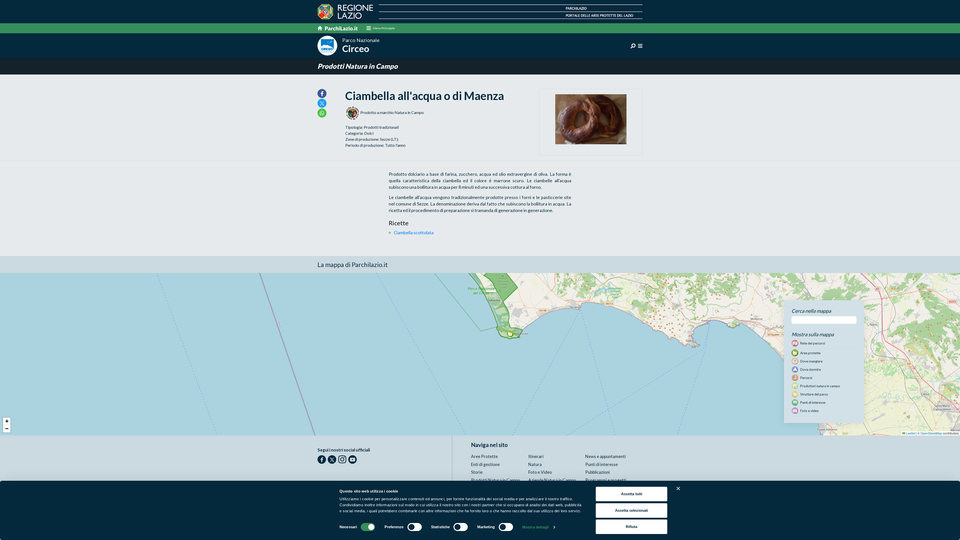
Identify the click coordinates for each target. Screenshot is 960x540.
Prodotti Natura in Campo (358, 66)
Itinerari (536, 456)
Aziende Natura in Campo (552, 480)
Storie (476, 472)
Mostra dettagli (535, 527)
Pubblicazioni (597, 472)
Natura (535, 464)
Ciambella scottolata (414, 232)
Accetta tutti (631, 494)
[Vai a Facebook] (322, 459)
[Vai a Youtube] (352, 459)
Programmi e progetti (605, 480)
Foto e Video (540, 472)
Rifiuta (631, 526)
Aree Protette (484, 456)
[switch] (415, 527)
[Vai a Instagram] (342, 459)
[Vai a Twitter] (332, 459)
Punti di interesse (601, 464)
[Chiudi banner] (678, 488)
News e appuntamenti (605, 456)
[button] (510, 333)
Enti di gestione (485, 464)
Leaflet (910, 433)
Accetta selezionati (631, 510)
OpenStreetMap (931, 433)
